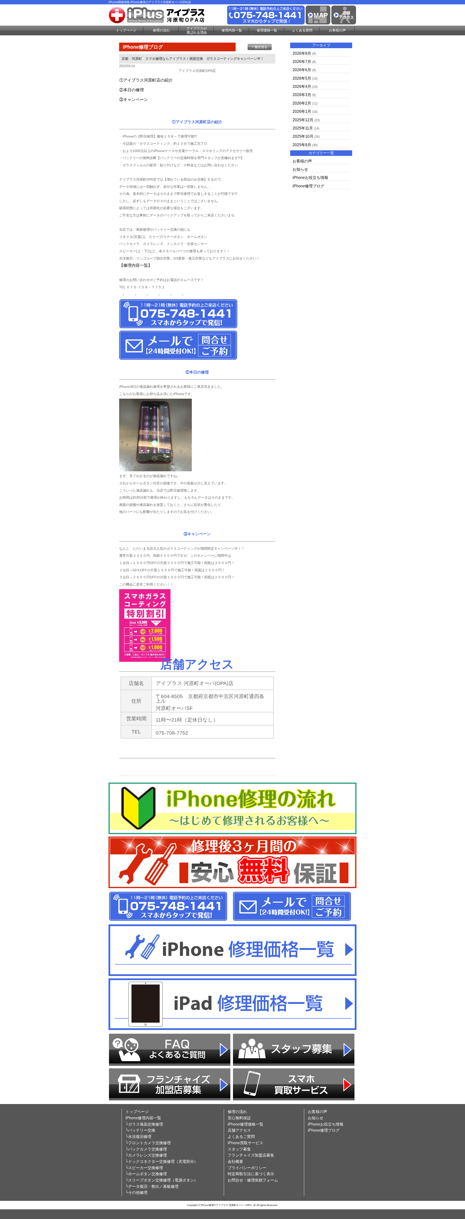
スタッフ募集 (239, 1149)
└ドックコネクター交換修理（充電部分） (161, 1161)
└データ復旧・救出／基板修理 (151, 1186)
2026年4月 (302, 86)
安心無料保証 (239, 1118)
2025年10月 (303, 136)
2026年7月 (302, 62)
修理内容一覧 (232, 30)
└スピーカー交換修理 (144, 1168)
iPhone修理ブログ (308, 186)
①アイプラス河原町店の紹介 (146, 80)
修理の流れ (161, 30)
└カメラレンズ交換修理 (146, 1155)
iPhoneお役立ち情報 (310, 177)
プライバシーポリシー (247, 1168)
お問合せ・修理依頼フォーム (253, 1180)
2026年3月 (302, 95)
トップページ (126, 30)
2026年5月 (302, 78)
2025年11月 (303, 128)
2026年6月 (302, 70)
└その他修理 (136, 1192)
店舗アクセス (239, 1130)
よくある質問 (302, 30)
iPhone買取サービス (245, 1143)
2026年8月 (302, 53)
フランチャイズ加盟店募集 (251, 1155)
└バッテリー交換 (140, 1130)
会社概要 (235, 1161)
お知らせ (300, 169)
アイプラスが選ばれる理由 (196, 30)
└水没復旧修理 (138, 1137)
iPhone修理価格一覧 (245, 1124)
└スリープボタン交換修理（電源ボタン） (161, 1180)
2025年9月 (302, 145)
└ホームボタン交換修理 (146, 1174)
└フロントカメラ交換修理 (148, 1143)
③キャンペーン (133, 99)
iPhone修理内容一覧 (143, 1118)
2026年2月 (302, 103)
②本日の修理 (131, 90)
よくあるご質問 (241, 1137)
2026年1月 (302, 111)
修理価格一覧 (267, 30)
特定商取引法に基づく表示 (251, 1174)
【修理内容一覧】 (135, 265)
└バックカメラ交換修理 (146, 1149)
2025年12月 (303, 120)
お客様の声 (337, 30)
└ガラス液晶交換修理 (144, 1124)
